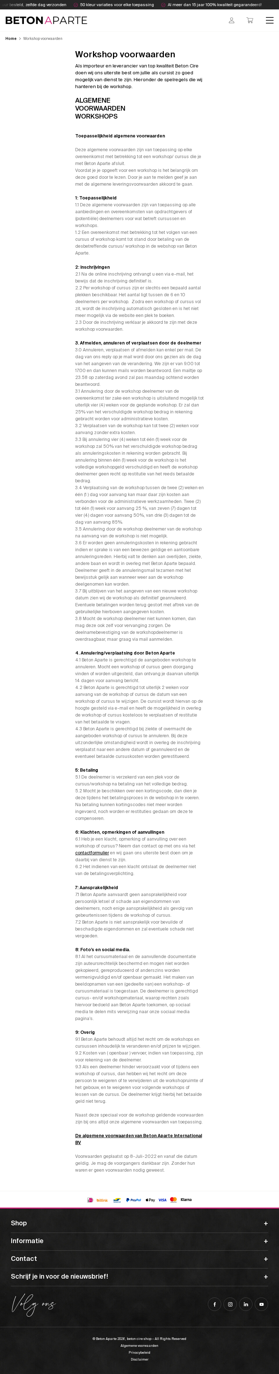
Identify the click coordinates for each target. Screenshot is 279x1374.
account (231, 20)
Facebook (214, 1304)
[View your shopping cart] (250, 20)
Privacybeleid (139, 1352)
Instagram (230, 1304)
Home (11, 38)
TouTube (261, 1304)
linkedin (245, 1304)
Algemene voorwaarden (139, 1346)
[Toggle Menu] (270, 20)
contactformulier (92, 853)
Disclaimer (140, 1359)
